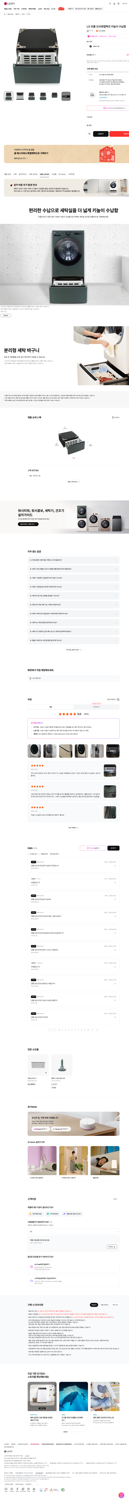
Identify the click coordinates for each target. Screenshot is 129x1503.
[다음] (119, 1405)
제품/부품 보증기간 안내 (74, 1214)
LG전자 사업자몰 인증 (120, 1444)
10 (88, 1030)
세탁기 (23, 14)
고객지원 (24, 9)
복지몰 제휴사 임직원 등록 (106, 1444)
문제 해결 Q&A (37, 1214)
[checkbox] (29, 854)
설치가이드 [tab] (23, 174)
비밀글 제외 (44, 854)
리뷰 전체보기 (73, 828)
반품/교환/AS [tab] (104, 1305)
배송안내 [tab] (94, 1305)
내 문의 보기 (33, 854)
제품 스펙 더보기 (72, 482)
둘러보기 (44, 1129)
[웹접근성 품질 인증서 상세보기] (63, 1489)
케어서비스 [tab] (96, 706)
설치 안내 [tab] (115, 1305)
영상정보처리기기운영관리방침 (64, 1444)
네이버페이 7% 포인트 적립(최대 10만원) (110, 80)
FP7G (28, 14)
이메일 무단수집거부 (23, 1444)
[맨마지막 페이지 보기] (97, 1030)
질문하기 (94, 848)
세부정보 (5, 315)
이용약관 (13, 1444)
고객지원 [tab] (71, 174)
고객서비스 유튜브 (9, 1484)
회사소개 (125, 3)
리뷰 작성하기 (111, 699)
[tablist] (74, 707)
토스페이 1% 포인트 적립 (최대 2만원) (109, 84)
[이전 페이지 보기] (54, 1030)
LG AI (53, 9)
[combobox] (74, 1231)
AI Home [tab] (62, 174)
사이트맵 (6, 1444)
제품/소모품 (8, 9)
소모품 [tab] (53, 174)
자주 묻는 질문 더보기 (72, 650)
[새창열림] (71, 9)
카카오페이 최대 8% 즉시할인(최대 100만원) (111, 82)
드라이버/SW (54, 1214)
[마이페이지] (114, 4)
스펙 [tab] (14, 174)
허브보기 (64, 1129)
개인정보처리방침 (34, 1444)
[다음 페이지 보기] (93, 1030)
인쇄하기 (117, 417)
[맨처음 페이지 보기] (50, 1030)
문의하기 (113, 848)
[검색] (110, 4)
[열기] (51, 1222)
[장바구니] (119, 4)
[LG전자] (9, 4)
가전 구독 (16, 9)
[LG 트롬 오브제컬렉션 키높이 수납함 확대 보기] (37, 55)
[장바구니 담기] (89, 134)
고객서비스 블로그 (19, 1484)
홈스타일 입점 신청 (9, 1447)
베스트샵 (46, 9)
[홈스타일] (60, 9)
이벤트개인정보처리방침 (48, 1444)
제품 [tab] (50, 707)
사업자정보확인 (39, 1473)
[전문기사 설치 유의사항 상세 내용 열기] (109, 92)
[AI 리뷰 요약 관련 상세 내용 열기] (42, 723)
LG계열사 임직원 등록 (91, 1444)
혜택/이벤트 (32, 9)
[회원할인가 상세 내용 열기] (95, 55)
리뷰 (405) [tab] (33, 174)
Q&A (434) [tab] (44, 174)
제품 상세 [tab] (7, 174)
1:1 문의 (27, 1456)
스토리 (40, 9)
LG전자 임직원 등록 (79, 1444)
